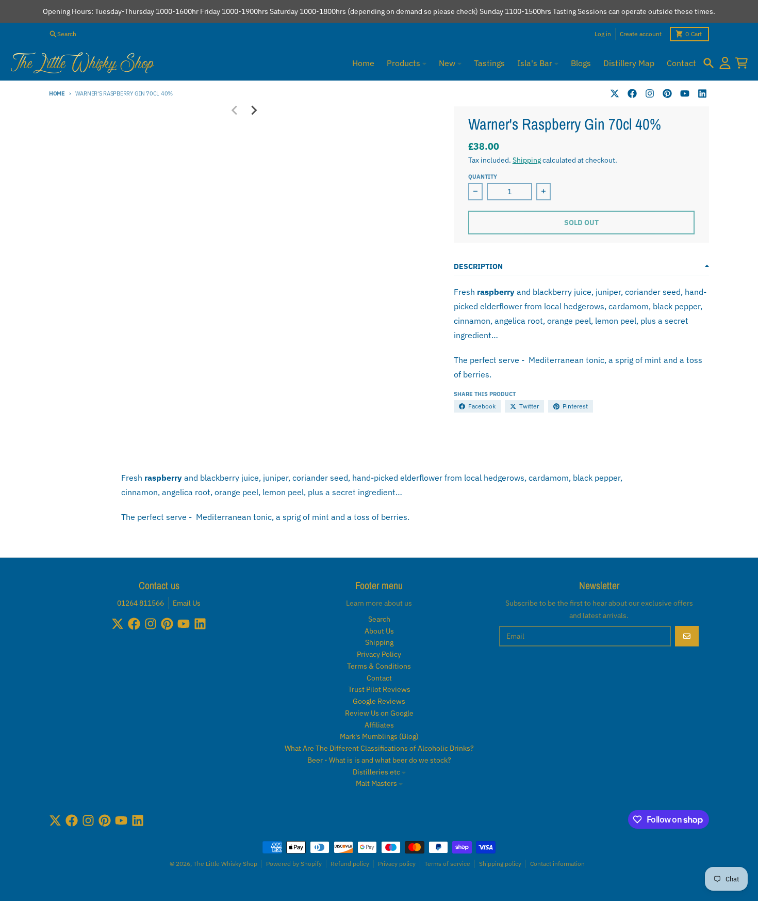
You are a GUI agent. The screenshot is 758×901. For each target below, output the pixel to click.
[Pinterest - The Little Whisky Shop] (667, 93)
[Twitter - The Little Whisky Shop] (614, 93)
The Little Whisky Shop (225, 863)
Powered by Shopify (294, 863)
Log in (603, 34)
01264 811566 (140, 603)
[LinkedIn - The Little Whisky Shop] (702, 93)
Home (57, 93)
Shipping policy (500, 863)
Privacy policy (397, 863)
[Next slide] (253, 110)
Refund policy (350, 863)
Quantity (482, 176)
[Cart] (741, 63)
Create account (641, 34)
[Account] (725, 63)
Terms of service (447, 863)
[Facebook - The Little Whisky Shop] (632, 93)
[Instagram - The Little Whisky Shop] (649, 93)
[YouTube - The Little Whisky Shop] (684, 93)
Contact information (557, 863)
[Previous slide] (234, 110)
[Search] (708, 63)
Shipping (527, 160)
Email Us (187, 603)
